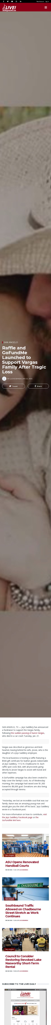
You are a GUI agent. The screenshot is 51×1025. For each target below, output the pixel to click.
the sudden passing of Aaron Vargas (27, 733)
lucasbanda (23, 870)
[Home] (6, 7)
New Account (40, 1)
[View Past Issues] (26, 1009)
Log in (47, 1)
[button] (13, 386)
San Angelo (11, 342)
